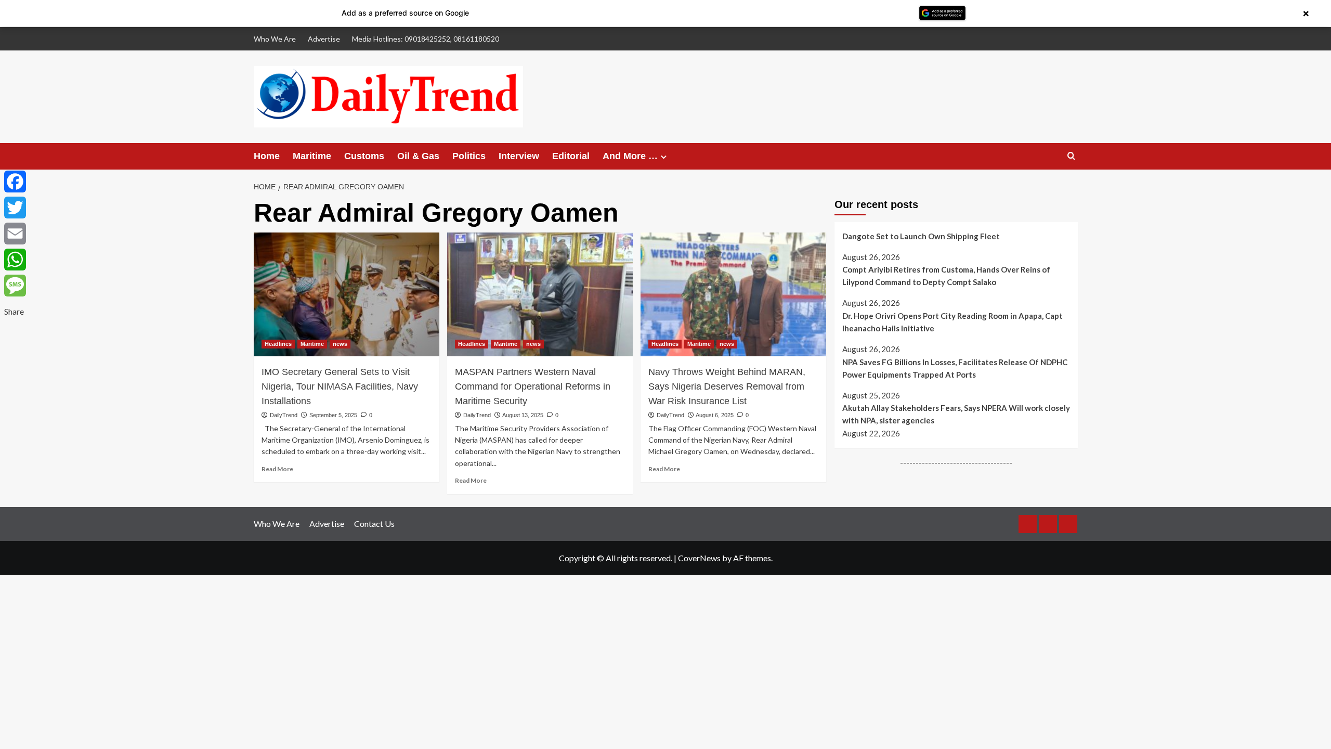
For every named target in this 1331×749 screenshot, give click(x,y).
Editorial (571, 156)
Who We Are (275, 38)
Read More (277, 469)
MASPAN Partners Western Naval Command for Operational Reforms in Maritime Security (532, 386)
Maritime (312, 156)
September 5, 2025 (333, 415)
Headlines (278, 344)
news (340, 344)
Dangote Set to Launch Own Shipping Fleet (921, 236)
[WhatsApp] (15, 260)
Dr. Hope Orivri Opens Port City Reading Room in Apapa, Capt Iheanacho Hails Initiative (952, 322)
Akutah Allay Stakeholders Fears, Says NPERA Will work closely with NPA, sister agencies (956, 414)
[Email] (15, 234)
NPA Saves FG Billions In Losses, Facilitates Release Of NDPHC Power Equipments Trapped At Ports (954, 368)
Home (267, 156)
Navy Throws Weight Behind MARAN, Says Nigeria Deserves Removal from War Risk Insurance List (726, 386)
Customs (364, 156)
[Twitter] (15, 208)
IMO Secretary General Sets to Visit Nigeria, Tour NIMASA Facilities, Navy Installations (340, 386)
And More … (630, 156)
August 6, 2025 (715, 415)
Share (14, 311)
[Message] (15, 286)
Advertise (324, 38)
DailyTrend (283, 415)
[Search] (1071, 156)
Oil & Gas (418, 156)
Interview (519, 156)
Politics (469, 156)
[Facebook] (15, 182)
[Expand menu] (664, 156)
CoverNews (699, 558)
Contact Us (374, 523)
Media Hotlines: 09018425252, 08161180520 (425, 38)
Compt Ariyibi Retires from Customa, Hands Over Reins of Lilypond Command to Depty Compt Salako (946, 276)
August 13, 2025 (522, 415)
